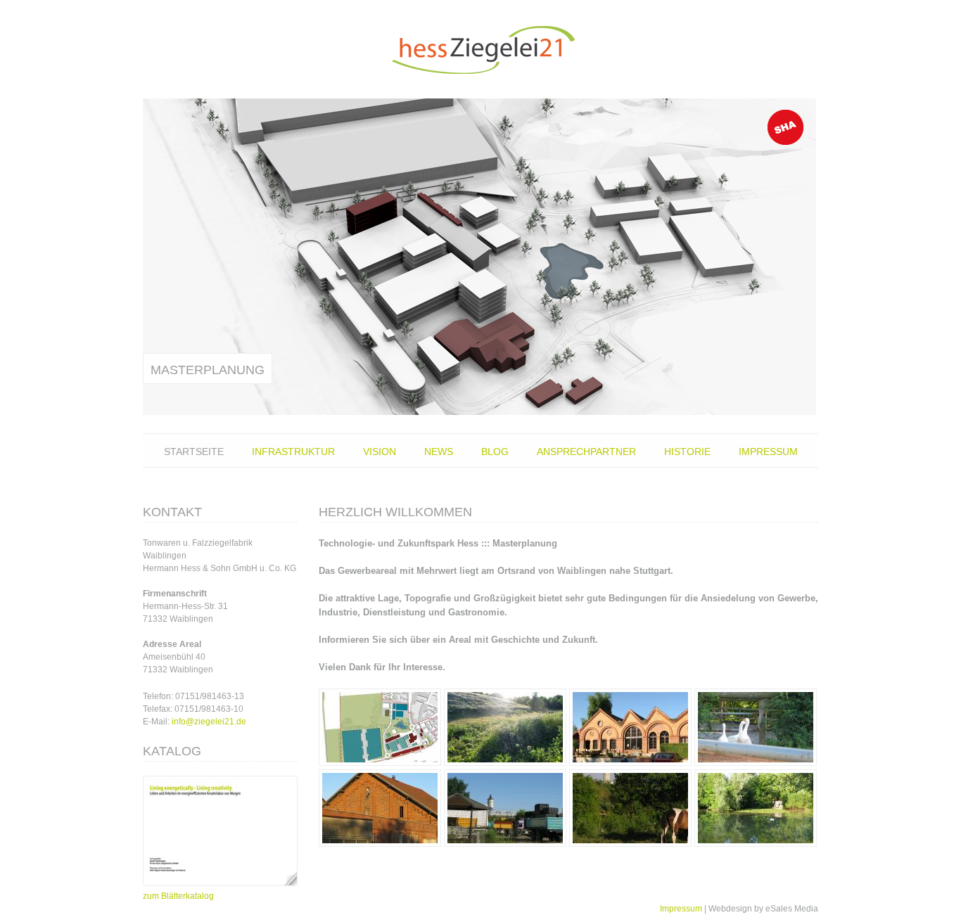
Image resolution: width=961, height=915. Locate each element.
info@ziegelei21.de (209, 722)
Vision (379, 451)
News (438, 451)
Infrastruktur (293, 451)
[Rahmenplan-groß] (380, 762)
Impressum (768, 451)
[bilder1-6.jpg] (755, 762)
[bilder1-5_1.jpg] (755, 843)
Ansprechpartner (586, 451)
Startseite (194, 451)
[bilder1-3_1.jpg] (505, 762)
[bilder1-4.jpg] (380, 843)
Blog (495, 451)
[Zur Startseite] (480, 49)
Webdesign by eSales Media (763, 909)
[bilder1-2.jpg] (630, 843)
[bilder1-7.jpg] (630, 762)
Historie (687, 451)
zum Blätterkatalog (178, 896)
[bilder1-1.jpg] (505, 843)
